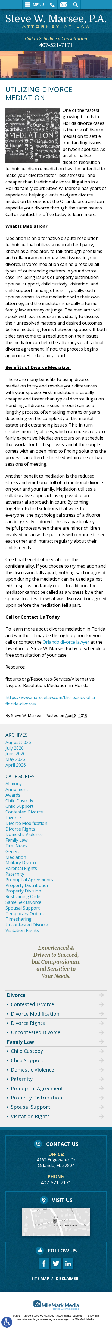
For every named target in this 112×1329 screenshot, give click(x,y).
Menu (38, 4)
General (13, 851)
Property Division (23, 891)
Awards (12, 795)
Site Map (40, 1278)
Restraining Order (23, 896)
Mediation (15, 857)
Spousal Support (22, 908)
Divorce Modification (26, 823)
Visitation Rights (22, 930)
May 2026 (15, 759)
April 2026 (15, 765)
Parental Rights (21, 868)
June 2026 (15, 753)
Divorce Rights (20, 829)
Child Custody (19, 801)
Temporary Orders (24, 914)
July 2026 (14, 748)
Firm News (16, 846)
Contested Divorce (24, 812)
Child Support (19, 806)
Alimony (13, 784)
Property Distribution (27, 885)
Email (64, 4)
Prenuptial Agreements (29, 880)
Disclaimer (67, 1278)
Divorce (13, 818)
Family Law (16, 840)
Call (52, 4)
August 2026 (18, 742)
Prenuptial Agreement (37, 1088)
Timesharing (18, 919)
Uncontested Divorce (26, 925)
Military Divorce (21, 863)
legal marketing (42, 1319)
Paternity (14, 874)
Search (75, 4)
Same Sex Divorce (23, 902)
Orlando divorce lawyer (66, 642)
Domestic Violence (24, 834)
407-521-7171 (56, 45)
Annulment (16, 789)
